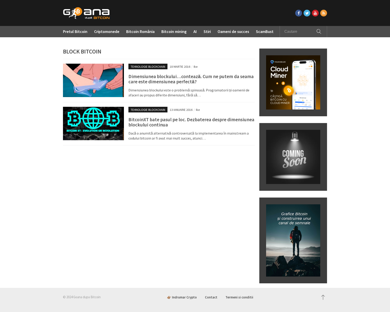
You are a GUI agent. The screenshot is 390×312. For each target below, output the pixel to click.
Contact (211, 297)
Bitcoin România (140, 31)
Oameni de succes (233, 31)
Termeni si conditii (239, 297)
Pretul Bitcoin (75, 31)
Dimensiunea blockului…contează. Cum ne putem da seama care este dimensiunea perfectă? (191, 79)
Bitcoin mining (174, 31)
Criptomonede (106, 31)
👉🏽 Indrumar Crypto (182, 297)
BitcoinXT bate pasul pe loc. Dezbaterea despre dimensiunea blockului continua (191, 122)
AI (195, 31)
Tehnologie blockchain (148, 67)
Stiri (207, 31)
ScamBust (265, 31)
